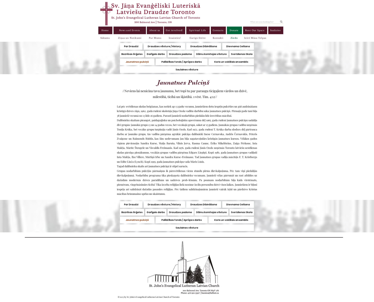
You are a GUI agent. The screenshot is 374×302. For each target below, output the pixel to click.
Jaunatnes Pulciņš (183, 82)
